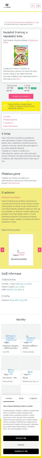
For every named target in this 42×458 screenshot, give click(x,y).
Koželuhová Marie (11, 197)
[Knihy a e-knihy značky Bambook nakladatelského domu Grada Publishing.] (7, 5)
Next (39, 250)
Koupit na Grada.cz (21, 96)
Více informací (14, 183)
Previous (2, 250)
